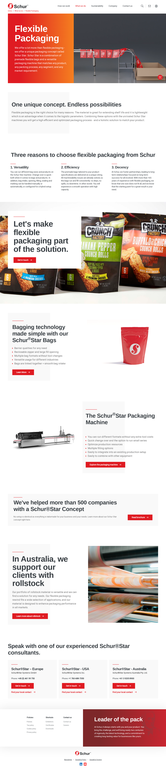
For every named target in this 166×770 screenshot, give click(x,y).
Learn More (21, 372)
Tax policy (30, 725)
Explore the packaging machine (104, 464)
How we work (64, 6)
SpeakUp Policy (80, 760)
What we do (80, 6)
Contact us (127, 6)
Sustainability (97, 6)
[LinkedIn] (81, 764)
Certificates (50, 725)
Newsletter (68, 760)
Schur (10, 11)
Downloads (50, 729)
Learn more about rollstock (28, 616)
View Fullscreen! (160, 77)
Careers (66, 725)
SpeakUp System (96, 760)
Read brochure (138, 517)
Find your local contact (21, 692)
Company (113, 6)
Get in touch (23, 260)
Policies (29, 722)
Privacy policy (31, 732)
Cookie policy (31, 729)
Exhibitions (49, 722)
